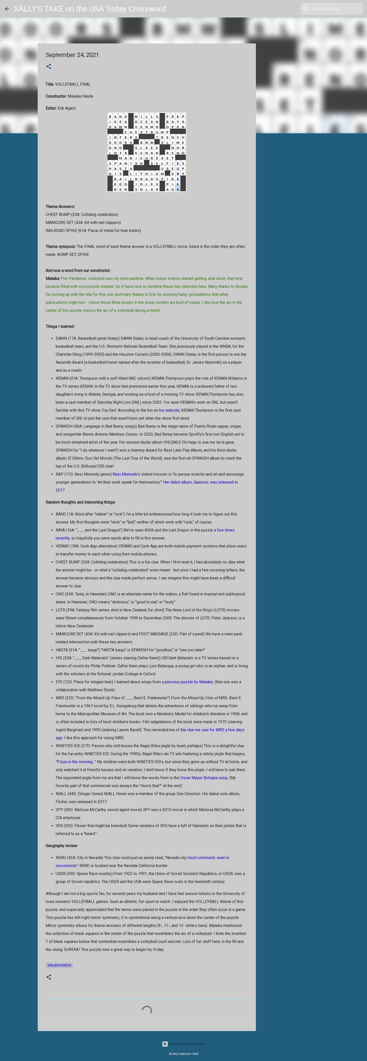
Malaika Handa (59, 965)
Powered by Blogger (186, 1044)
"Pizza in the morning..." (76, 761)
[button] (49, 66)
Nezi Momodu (125, 474)
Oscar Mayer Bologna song (203, 777)
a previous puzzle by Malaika (187, 682)
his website (169, 410)
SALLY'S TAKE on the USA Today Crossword (90, 8)
